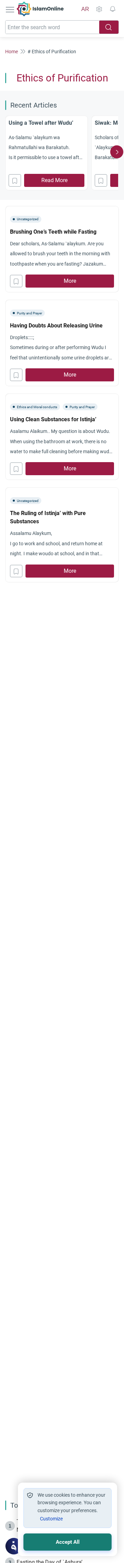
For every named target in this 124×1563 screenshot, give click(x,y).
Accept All (68, 1542)
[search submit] (108, 27)
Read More (54, 180)
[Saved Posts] (112, 9)
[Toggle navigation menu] (10, 9)
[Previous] (7, 151)
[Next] (116, 151)
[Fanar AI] (13, 1546)
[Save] (15, 180)
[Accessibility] (98, 9)
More (70, 281)
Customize (51, 1518)
